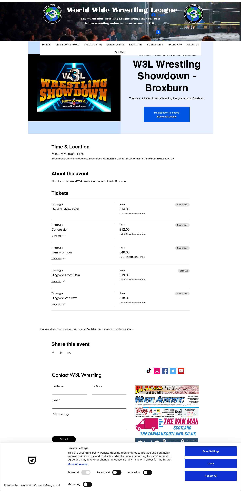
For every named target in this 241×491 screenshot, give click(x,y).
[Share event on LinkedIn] (69, 353)
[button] (158, 31)
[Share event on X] (61, 353)
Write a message (60, 414)
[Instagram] (157, 371)
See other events (167, 116)
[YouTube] (181, 371)
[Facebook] (165, 371)
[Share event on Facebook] (53, 353)
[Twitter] (173, 371)
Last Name (97, 386)
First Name (57, 386)
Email (55, 400)
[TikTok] (149, 371)
